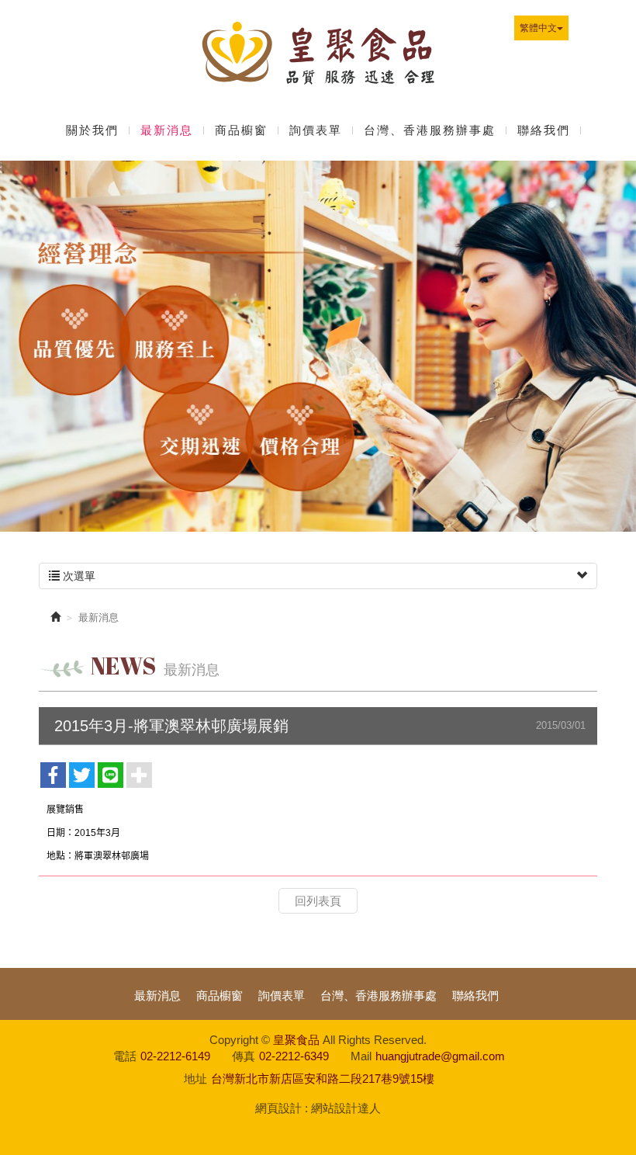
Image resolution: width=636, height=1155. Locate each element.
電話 (125, 1056)
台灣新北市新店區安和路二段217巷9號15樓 (322, 1078)
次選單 (77, 576)
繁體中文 (538, 28)
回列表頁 (318, 900)
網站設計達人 (346, 1108)
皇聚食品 (318, 56)
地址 (195, 1078)
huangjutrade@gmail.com (440, 1056)
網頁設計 (278, 1108)
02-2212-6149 (175, 1056)
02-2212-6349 (294, 1056)
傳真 (243, 1056)
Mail (361, 1056)
